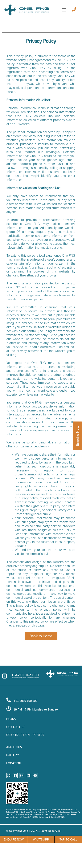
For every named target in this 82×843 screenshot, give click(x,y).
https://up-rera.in (40, 810)
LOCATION (13, 763)
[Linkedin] (28, 775)
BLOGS (11, 719)
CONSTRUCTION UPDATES (25, 734)
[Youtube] (35, 775)
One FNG (28, 831)
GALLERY (12, 755)
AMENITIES (14, 747)
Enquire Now (77, 436)
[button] (64, 9)
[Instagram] (22, 775)
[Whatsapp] (8, 775)
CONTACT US (15, 727)
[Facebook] (15, 775)
